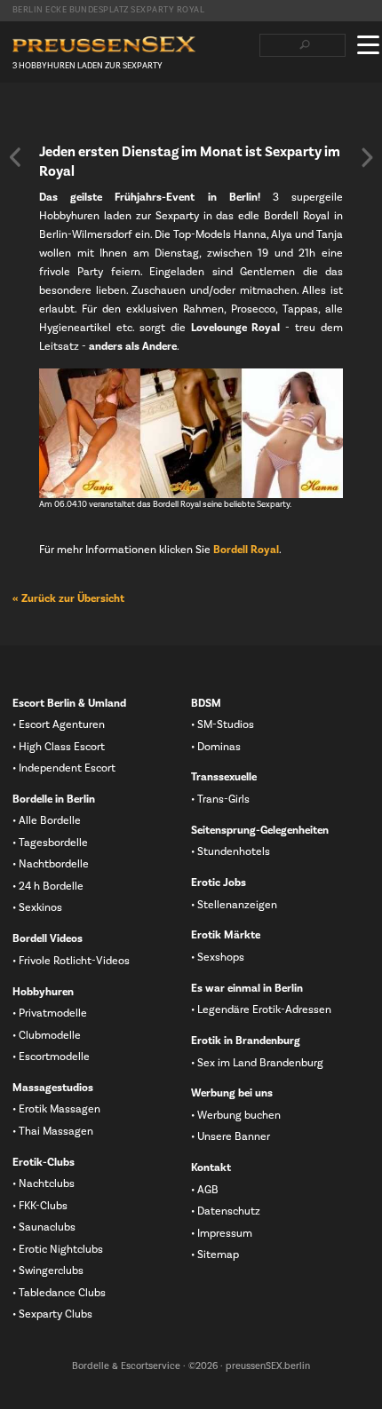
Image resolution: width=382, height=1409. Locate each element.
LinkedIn (77, 116)
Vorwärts (367, 157)
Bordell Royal (246, 549)
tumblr (105, 116)
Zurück (15, 157)
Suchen (304, 45)
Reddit (134, 116)
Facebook (20, 116)
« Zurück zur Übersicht (68, 598)
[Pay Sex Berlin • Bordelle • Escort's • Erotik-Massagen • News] (103, 44)
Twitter (48, 116)
